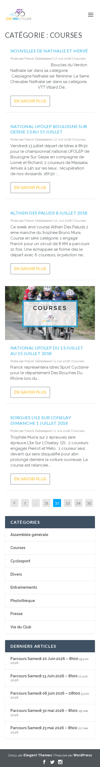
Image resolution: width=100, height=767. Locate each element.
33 (68, 503)
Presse (16, 614)
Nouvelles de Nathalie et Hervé (49, 50)
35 (89, 503)
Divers (16, 574)
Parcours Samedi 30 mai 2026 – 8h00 (44, 710)
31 (46, 503)
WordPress (82, 755)
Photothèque (22, 601)
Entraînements (23, 587)
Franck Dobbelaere (38, 58)
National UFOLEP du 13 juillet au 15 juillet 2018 (46, 350)
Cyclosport (20, 561)
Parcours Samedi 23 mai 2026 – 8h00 (43, 728)
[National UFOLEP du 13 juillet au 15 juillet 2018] (50, 313)
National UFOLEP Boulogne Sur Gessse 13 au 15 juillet (48, 129)
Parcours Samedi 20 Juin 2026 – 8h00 (44, 659)
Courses (80, 58)
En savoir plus (30, 101)
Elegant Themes (37, 755)
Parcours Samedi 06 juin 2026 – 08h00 (45, 693)
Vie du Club (20, 627)
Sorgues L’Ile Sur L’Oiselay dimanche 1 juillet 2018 (40, 420)
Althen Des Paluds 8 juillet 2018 (48, 212)
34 (78, 503)
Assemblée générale (29, 535)
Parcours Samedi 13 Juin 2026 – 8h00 (44, 676)
